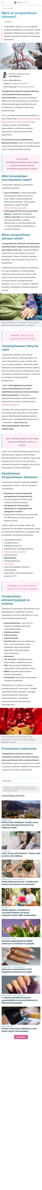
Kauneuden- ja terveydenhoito (13, 879)
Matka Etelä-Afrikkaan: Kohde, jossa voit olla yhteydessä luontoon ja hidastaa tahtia (20, 825)
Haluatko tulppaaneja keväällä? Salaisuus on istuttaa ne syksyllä (18, 942)
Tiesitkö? (5, 908)
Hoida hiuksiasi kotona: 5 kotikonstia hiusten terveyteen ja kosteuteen (20, 882)
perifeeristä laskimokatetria (15, 208)
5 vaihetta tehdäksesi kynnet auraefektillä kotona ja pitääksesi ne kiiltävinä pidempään (20, 1000)
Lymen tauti (9, 564)
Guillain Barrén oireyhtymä (15, 552)
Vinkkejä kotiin (7, 1026)
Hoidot (11, 8)
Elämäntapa (6, 820)
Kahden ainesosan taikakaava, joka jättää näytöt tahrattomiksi (19, 1029)
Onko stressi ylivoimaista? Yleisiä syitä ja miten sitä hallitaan (21, 854)
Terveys (4, 8)
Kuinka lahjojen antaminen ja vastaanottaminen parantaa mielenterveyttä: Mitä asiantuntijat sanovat (19, 913)
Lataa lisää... (21, 1037)
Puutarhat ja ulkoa (9, 939)
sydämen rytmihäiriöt (10, 405)
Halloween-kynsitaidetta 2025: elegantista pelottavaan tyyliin (17, 970)
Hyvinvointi (6, 851)
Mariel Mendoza (15, 76)
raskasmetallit (16, 284)
